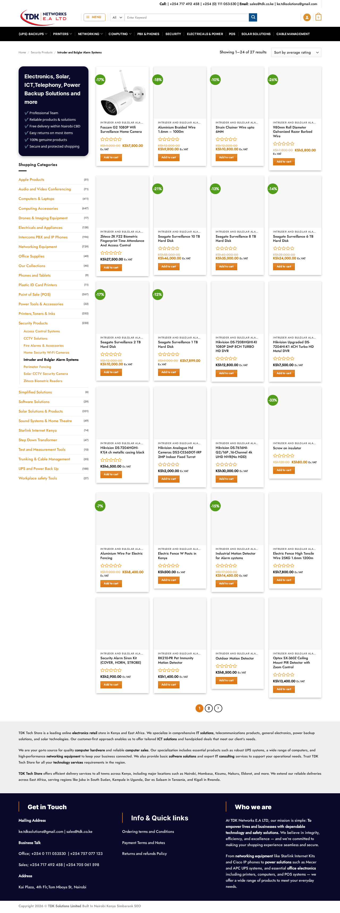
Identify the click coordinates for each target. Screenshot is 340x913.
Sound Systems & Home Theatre (45, 420)
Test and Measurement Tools (42, 449)
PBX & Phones (148, 34)
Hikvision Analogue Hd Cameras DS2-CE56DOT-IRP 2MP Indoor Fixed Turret (179, 452)
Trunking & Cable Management (44, 459)
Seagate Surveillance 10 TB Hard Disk (179, 238)
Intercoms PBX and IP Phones (43, 237)
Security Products (41, 52)
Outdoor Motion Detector (235, 658)
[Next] (218, 708)
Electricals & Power (205, 34)
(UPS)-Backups (31, 34)
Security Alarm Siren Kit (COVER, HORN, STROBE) (120, 660)
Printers (61, 34)
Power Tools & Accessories (41, 304)
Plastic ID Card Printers (38, 285)
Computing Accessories (38, 208)
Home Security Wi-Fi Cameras (46, 352)
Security (173, 34)
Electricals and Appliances (40, 227)
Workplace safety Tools (38, 478)
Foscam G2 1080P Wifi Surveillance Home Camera (121, 129)
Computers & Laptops (36, 198)
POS (232, 34)
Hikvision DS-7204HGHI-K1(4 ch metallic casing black (122, 450)
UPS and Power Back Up (38, 468)
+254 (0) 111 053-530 (219, 3)
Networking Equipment (38, 246)
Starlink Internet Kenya (38, 430)
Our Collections (32, 265)
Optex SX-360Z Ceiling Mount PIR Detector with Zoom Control (291, 662)
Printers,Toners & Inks (37, 313)
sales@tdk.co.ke (262, 3)
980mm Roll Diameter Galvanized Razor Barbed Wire (292, 132)
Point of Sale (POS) (35, 294)
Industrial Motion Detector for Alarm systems (236, 555)
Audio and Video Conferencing (45, 189)
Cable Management (293, 34)
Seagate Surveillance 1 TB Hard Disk (178, 344)
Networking (88, 34)
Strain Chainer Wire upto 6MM (235, 129)
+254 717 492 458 (184, 3)
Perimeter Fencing (37, 366)
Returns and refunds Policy (144, 853)
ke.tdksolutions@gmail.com (297, 3)
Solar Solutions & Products (41, 411)
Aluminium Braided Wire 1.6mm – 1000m (177, 129)
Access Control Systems (42, 331)
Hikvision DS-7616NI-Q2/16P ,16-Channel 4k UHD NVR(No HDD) (234, 452)
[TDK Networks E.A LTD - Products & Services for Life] (46, 17)
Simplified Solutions (35, 392)
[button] (94, 17)
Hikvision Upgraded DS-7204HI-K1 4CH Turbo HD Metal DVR (293, 346)
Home (22, 52)
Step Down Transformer (38, 440)
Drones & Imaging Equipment (43, 218)
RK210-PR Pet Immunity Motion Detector (175, 660)
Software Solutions (34, 401)
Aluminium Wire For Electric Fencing (121, 555)
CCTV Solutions (36, 338)
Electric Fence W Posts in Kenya (177, 555)
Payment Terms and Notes (144, 842)
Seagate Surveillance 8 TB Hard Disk (236, 238)
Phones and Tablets (34, 275)
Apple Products (31, 179)
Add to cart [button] (111, 157)
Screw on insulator (287, 448)
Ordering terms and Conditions (148, 831)
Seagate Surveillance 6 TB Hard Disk (293, 238)
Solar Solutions (256, 34)
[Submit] (253, 17)
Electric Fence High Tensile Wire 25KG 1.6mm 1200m (293, 555)
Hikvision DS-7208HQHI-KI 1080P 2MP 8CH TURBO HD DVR (236, 346)
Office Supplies (31, 256)
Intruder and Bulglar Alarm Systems (51, 359)
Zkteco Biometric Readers (43, 380)
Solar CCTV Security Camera (46, 373)
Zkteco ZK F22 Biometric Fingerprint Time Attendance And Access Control (122, 241)
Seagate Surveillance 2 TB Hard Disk (120, 344)
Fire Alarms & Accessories (44, 345)
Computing (118, 34)
